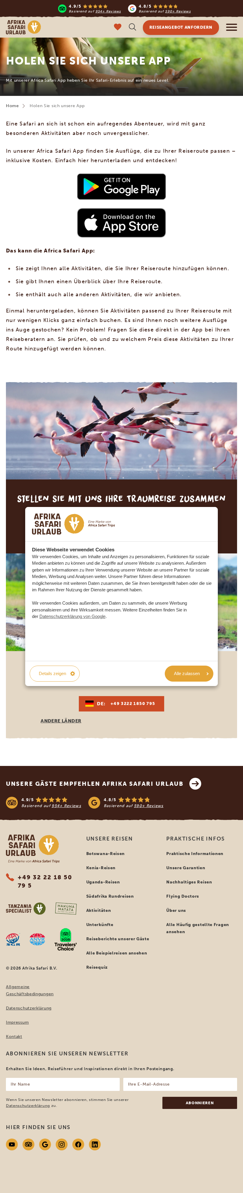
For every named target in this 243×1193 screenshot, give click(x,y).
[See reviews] (121, 803)
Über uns (176, 910)
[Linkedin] (95, 1144)
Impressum (17, 1022)
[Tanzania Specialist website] (26, 908)
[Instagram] (62, 1144)
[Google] (45, 1144)
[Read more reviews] (124, 8)
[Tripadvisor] (28, 1144)
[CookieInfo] (73, 523)
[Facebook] (78, 1144)
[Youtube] (12, 1144)
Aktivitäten (98, 910)
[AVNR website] (37, 939)
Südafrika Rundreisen (110, 896)
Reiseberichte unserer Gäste (117, 938)
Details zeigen (52, 673)
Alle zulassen (187, 673)
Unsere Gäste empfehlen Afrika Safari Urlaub (94, 783)
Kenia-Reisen (101, 867)
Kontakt (14, 1036)
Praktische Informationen (194, 853)
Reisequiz (97, 967)
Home (12, 105)
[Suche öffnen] (132, 27)
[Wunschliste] (117, 27)
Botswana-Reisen (105, 853)
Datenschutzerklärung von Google (72, 616)
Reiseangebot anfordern (180, 27)
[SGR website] (13, 939)
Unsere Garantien (185, 867)
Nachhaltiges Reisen (189, 882)
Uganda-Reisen (103, 882)
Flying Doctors (182, 896)
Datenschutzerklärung (29, 1008)
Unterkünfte (99, 924)
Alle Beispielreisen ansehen (116, 953)
